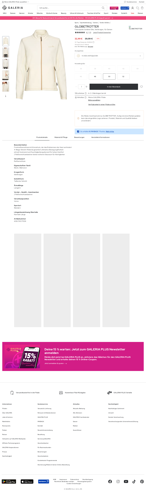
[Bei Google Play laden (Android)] (9, 481)
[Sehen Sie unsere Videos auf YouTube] (126, 481)
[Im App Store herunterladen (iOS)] (27, 481)
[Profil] (132, 8)
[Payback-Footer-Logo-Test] (43, 481)
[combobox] (109, 56)
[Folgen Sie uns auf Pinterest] (142, 481)
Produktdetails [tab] (42, 137)
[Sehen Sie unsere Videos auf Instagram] (118, 481)
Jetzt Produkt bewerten (102, 32)
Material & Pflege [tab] (61, 137)
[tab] (41, 65)
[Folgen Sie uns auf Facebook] (110, 481)
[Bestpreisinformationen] (93, 42)
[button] (15, 2)
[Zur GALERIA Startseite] (12, 8)
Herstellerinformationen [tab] (100, 137)
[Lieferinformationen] (85, 93)
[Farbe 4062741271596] (78, 55)
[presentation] (6, 96)
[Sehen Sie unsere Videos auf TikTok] (134, 481)
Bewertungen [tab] (79, 137)
